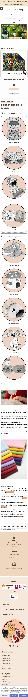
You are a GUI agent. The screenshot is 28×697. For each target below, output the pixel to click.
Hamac (14, 171)
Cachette (14, 201)
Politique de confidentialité (14, 692)
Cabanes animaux (14, 323)
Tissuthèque (7, 673)
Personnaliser (5, 695)
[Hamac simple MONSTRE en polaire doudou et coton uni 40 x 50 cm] (14, 64)
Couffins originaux (14, 265)
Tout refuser (14, 695)
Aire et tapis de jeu (14, 352)
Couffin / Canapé (14, 142)
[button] (9, 93)
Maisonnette (14, 294)
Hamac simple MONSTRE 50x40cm (14, 79)
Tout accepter (23, 695)
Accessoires (14, 230)
